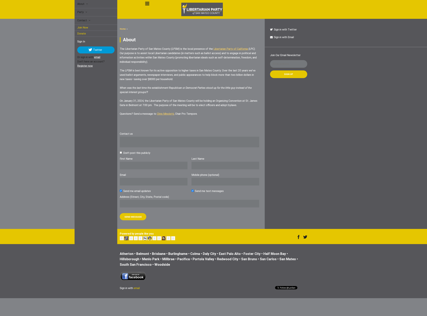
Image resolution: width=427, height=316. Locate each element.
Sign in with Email (283, 37)
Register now (81, 65)
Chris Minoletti (165, 113)
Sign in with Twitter (285, 29)
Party (77, 12)
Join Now (78, 27)
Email (123, 174)
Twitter (93, 49)
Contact (78, 20)
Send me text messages (209, 191)
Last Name (197, 158)
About (77, 3)
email (93, 57)
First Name (126, 158)
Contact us (126, 133)
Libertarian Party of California (231, 48)
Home (123, 29)
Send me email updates (137, 191)
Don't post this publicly (136, 153)
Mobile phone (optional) (205, 174)
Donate (77, 33)
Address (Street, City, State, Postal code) (144, 196)
